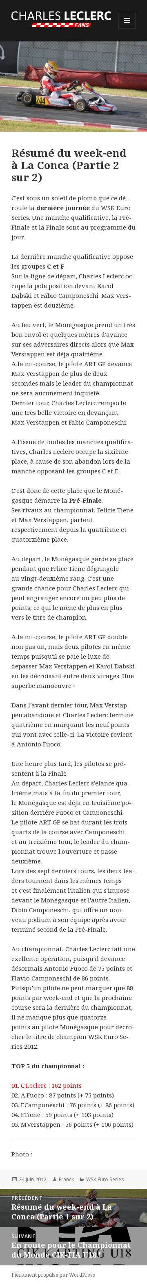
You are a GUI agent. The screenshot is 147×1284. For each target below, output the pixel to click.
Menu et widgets (127, 28)
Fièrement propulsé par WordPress (53, 1274)
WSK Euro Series (105, 1179)
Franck (66, 1179)
